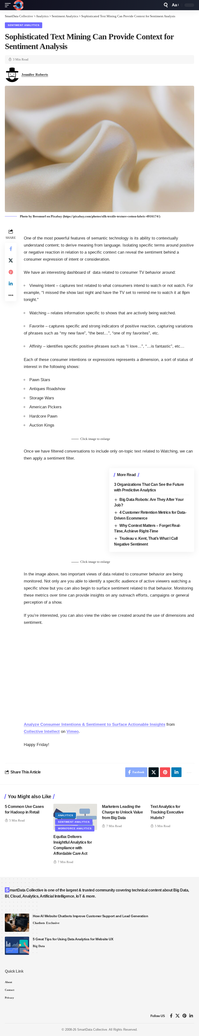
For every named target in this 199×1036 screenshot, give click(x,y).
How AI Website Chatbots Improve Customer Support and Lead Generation (90, 916)
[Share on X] (11, 260)
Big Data (39, 946)
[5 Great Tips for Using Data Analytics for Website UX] (17, 946)
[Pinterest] (184, 1015)
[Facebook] (171, 1015)
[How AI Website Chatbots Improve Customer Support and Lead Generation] (17, 923)
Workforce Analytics (74, 828)
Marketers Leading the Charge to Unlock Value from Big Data (122, 812)
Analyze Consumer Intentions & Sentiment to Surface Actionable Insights (94, 724)
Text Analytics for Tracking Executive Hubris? (166, 812)
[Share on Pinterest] (11, 272)
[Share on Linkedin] (11, 284)
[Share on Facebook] (11, 249)
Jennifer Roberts (34, 75)
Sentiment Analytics (23, 25)
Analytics (65, 815)
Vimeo (72, 731)
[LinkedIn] (191, 1015)
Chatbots (39, 923)
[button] (9, 5)
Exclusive (52, 923)
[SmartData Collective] (18, 5)
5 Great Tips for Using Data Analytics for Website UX (73, 939)
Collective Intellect (42, 731)
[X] (177, 1015)
